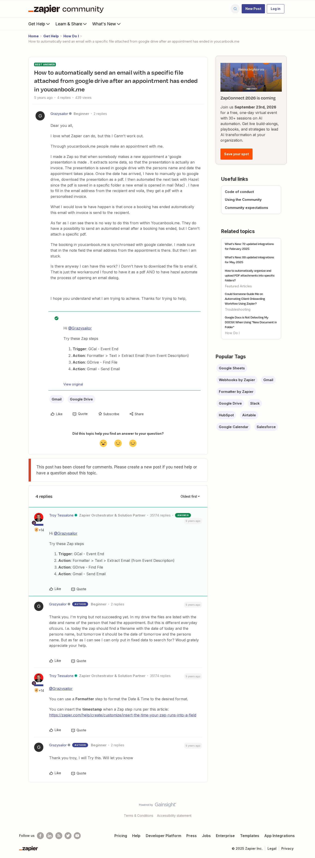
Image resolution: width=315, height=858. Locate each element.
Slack (255, 403)
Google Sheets (232, 368)
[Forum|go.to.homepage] (67, 8)
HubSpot (226, 415)
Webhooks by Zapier (237, 380)
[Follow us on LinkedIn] (49, 835)
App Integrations (279, 835)
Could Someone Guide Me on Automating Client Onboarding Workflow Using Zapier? (245, 299)
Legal (271, 848)
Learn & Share (68, 23)
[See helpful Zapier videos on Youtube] (77, 835)
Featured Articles (238, 286)
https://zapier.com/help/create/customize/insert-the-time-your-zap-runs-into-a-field (122, 715)
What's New (104, 23)
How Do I (71, 36)
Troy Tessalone (61, 515)
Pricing (120, 835)
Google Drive (81, 399)
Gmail (57, 399)
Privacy (287, 848)
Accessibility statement (174, 815)
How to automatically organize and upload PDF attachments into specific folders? (250, 275)
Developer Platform (163, 835)
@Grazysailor (80, 328)
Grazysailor (59, 113)
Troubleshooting (237, 309)
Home (33, 36)
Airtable (249, 415)
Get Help (36, 23)
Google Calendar (233, 427)
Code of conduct (239, 192)
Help (136, 835)
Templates (249, 835)
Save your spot (236, 154)
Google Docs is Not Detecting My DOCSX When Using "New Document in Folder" (251, 322)
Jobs (206, 835)
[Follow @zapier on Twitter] (68, 835)
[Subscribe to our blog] (58, 835)
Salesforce (266, 427)
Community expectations (246, 207)
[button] (253, 8)
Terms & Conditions (138, 815)
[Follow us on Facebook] (40, 835)
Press (191, 835)
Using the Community (243, 199)
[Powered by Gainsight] (157, 806)
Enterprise (225, 835)
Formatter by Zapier (236, 391)
